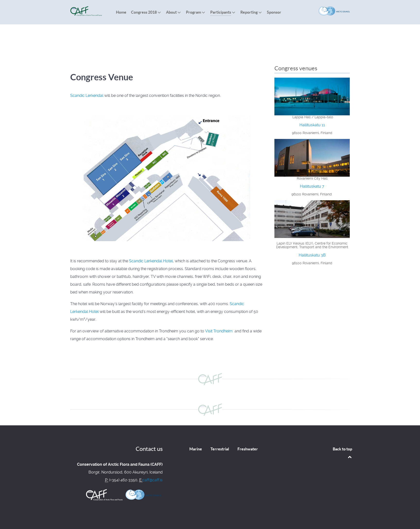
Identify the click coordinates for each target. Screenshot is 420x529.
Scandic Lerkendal (86, 95)
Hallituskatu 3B (312, 255)
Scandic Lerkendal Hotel (151, 261)
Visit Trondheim (219, 331)
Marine (195, 449)
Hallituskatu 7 (312, 186)
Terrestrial (219, 449)
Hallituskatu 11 (312, 125)
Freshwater (247, 449)
